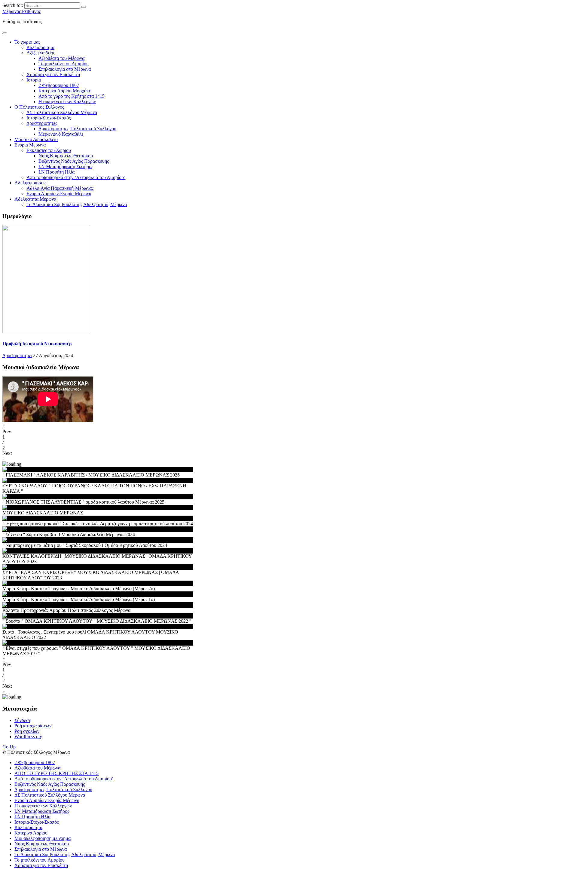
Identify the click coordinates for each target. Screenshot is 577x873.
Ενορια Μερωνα (30, 144)
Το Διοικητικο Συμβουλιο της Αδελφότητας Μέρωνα (76, 204)
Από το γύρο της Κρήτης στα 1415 (71, 96)
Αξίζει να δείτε (40, 52)
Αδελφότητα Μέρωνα (35, 199)
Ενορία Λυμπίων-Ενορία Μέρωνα (58, 193)
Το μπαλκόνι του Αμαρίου (63, 63)
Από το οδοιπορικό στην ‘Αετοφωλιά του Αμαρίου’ (75, 177)
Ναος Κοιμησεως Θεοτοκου (65, 155)
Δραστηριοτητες (41, 123)
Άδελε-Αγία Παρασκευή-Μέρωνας (59, 188)
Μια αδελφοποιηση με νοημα (42, 838)
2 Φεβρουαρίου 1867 (58, 85)
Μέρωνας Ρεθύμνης (21, 11)
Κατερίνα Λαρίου (30, 832)
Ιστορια (33, 79)
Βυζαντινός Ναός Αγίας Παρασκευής (73, 161)
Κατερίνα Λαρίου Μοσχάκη (64, 90)
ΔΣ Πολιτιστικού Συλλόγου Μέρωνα (61, 112)
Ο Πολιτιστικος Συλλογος (39, 107)
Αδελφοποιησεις (30, 182)
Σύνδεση (22, 720)
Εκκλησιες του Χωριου (48, 150)
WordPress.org (28, 736)
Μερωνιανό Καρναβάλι (60, 134)
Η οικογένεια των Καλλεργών (67, 101)
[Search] (83, 7)
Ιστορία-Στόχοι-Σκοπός (48, 117)
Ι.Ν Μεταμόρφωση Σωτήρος (65, 166)
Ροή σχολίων (26, 731)
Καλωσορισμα (40, 47)
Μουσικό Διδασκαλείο (36, 139)
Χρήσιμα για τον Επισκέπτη (53, 74)
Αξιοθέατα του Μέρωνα (61, 58)
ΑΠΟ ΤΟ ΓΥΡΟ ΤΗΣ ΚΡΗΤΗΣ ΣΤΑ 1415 (56, 773)
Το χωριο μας (27, 42)
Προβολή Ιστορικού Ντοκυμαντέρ (37, 343)
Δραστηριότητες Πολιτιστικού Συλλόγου (77, 128)
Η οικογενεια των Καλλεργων (43, 805)
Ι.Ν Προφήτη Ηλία (56, 171)
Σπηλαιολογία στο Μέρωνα (64, 69)
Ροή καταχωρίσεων (32, 725)
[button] (288, 429)
